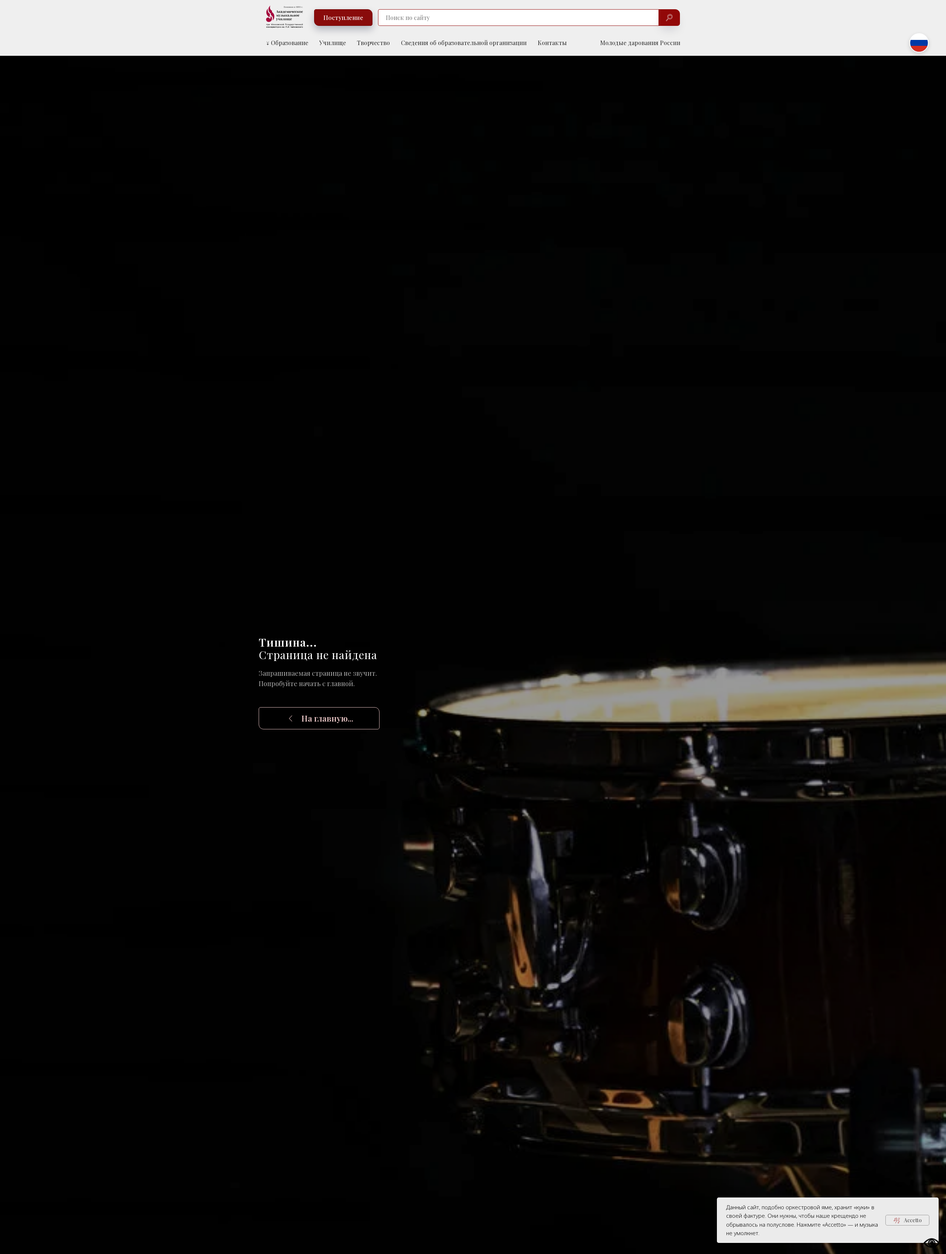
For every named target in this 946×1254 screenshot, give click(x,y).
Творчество (373, 43)
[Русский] (919, 42)
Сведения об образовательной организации (464, 43)
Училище (332, 43)
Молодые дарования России (640, 43)
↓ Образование (287, 43)
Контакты (552, 43)
